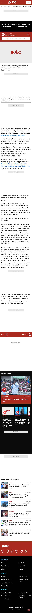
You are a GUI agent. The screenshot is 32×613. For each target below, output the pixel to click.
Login (28, 2)
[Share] (28, 34)
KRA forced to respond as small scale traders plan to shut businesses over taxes (19, 533)
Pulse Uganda (5, 599)
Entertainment (5, 566)
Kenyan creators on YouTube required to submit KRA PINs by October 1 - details (19, 486)
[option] (8, 418)
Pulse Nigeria (5, 593)
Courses (20, 569)
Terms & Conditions (7, 583)
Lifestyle (3, 569)
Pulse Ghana (4, 596)
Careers (20, 566)
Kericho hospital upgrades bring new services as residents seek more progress (19, 505)
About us (3, 576)
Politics (9, 6)
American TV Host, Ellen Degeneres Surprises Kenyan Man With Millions (20, 421)
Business (11, 511)
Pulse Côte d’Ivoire (21, 597)
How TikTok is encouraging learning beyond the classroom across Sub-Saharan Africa (19, 514)
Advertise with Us (6, 579)
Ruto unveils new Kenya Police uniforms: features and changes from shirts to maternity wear (19, 496)
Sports (20, 563)
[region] (16, 417)
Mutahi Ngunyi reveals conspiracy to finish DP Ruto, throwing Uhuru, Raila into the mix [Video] (7, 423)
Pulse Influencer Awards (23, 580)
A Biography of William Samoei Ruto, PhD (15, 400)
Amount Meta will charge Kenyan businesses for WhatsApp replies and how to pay (19, 524)
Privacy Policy (5, 586)
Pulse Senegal (22, 593)
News (5, 6)
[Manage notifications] (28, 610)
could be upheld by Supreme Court (13, 135)
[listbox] (16, 417)
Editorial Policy (22, 576)
